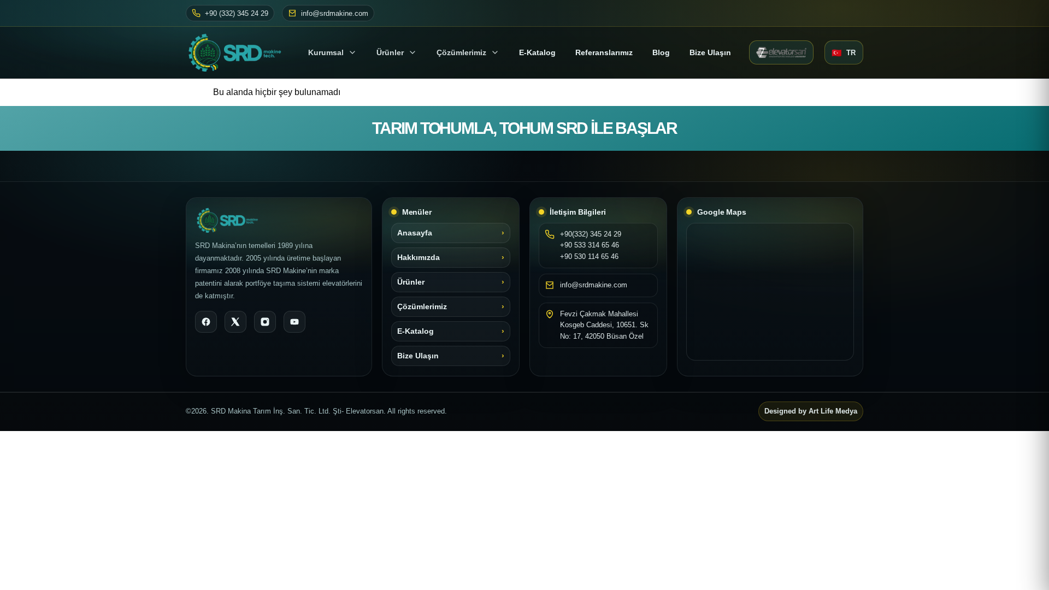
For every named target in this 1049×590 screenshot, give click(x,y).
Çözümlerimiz (461, 52)
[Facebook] (206, 322)
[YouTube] (294, 322)
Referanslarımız (604, 52)
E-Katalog (415, 331)
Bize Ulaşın (710, 52)
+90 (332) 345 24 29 (236, 13)
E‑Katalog (537, 52)
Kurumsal (326, 52)
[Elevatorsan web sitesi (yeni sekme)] (781, 52)
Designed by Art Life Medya (810, 411)
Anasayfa (414, 233)
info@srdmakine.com (334, 13)
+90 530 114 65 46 (589, 256)
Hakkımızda (418, 257)
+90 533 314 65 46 (589, 245)
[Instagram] (265, 322)
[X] (235, 322)
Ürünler (390, 52)
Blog (661, 52)
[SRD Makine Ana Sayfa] (238, 52)
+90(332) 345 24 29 (590, 234)
